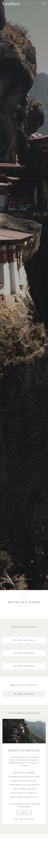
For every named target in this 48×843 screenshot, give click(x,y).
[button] (44, 3)
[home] (11, 3)
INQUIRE (24, 813)
